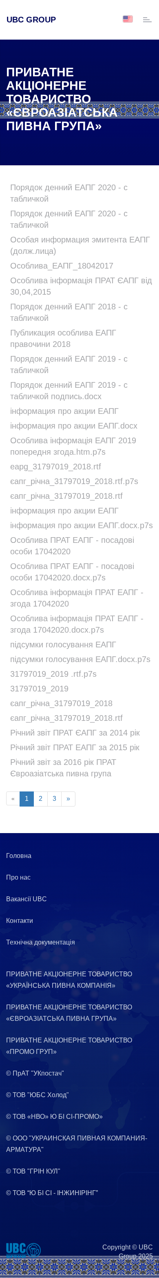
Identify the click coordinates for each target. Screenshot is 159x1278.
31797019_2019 (39, 688)
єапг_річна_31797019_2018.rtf (66, 495)
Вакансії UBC (26, 899)
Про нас (18, 877)
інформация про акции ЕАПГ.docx (73, 425)
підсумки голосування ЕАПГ (63, 644)
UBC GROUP (31, 19)
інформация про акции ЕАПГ (64, 411)
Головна (18, 855)
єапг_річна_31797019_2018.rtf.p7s (74, 481)
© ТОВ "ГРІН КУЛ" (33, 1171)
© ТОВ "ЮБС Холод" (37, 1094)
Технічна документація (40, 942)
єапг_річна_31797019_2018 (61, 703)
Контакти (19, 920)
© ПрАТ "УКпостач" (35, 1073)
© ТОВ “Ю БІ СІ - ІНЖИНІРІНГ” (52, 1192)
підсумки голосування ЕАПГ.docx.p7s (80, 659)
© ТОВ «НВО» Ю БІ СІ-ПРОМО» (54, 1116)
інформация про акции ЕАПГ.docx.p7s (81, 525)
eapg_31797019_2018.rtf (55, 466)
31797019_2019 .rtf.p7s (53, 673)
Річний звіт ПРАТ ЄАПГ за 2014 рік (75, 732)
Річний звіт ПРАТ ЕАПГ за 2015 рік (74, 747)
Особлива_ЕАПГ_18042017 (61, 265)
